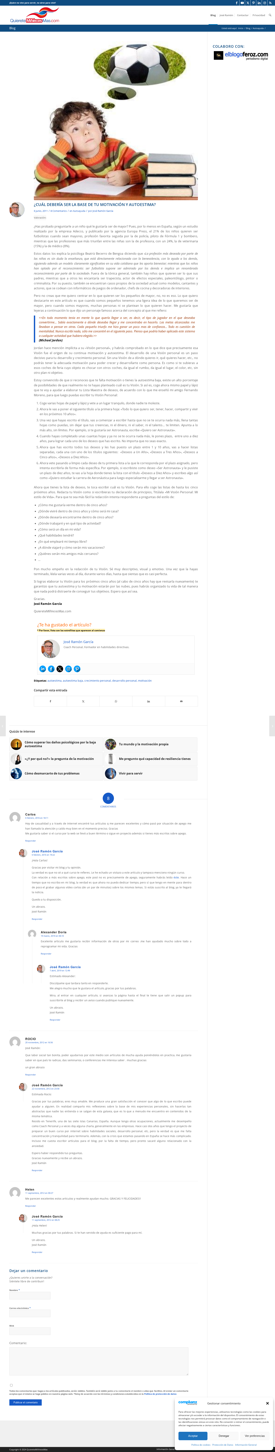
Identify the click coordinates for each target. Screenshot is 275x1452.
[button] (267, 1403)
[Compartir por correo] (181, 701)
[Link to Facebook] (236, 3)
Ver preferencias (255, 1435)
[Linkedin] (42, 669)
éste (176, 877)
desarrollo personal (124, 680)
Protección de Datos (222, 1444)
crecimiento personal (97, 680)
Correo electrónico (20, 1308)
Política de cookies (200, 1444)
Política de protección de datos (160, 1393)
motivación (145, 680)
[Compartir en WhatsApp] (116, 701)
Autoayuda (79, 211)
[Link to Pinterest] (253, 3)
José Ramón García (103, 211)
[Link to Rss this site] (270, 3)
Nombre (14, 1290)
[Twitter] (59, 669)
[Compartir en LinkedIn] (148, 701)
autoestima (55, 680)
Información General (246, 1444)
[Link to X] (247, 3)
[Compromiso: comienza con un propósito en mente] (3, 726)
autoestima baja (73, 680)
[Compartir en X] (83, 701)
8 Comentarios (59, 211)
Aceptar (193, 1435)
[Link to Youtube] (242, 3)
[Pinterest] (77, 669)
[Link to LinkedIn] (259, 3)
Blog (12, 28)
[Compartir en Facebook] (50, 701)
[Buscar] (270, 15)
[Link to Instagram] (264, 3)
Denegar (224, 1435)
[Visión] (116, 120)
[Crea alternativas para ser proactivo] (272, 726)
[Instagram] (68, 669)
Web (11, 1325)
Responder (30, 840)
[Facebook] (51, 669)
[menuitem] (213, 15)
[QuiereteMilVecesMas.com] (35, 15)
